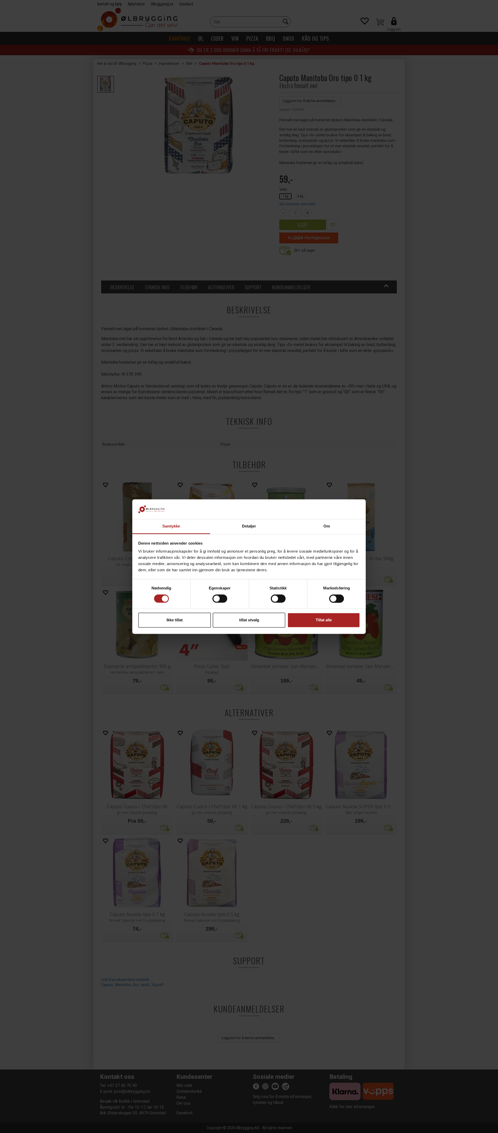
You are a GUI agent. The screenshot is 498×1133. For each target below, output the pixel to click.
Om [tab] (326, 526)
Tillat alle (324, 620)
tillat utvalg (249, 620)
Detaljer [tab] (249, 526)
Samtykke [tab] (171, 526)
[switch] (219, 598)
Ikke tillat (175, 620)
